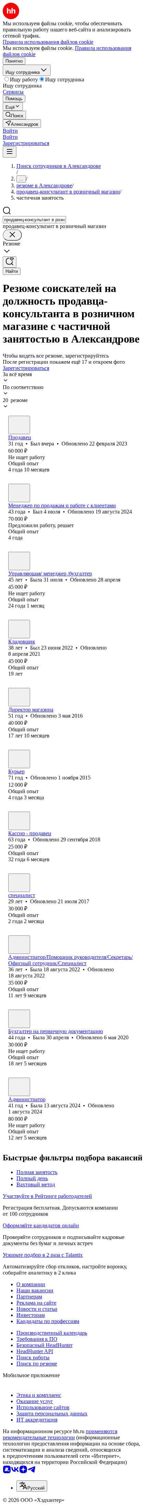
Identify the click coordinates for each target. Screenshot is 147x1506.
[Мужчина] (19, 425)
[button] (10, 131)
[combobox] (34, 219)
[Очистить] (12, 235)
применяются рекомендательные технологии (60, 1434)
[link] (14, 115)
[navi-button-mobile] (9, 152)
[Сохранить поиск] (9, 262)
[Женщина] (19, 561)
